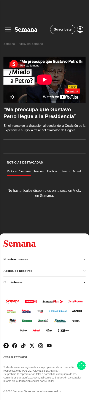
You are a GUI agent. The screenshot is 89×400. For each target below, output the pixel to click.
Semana (9, 43)
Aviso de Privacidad (19, 357)
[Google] (6, 345)
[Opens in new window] (14, 345)
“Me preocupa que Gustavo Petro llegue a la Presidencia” (39, 113)
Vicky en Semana (31, 43)
